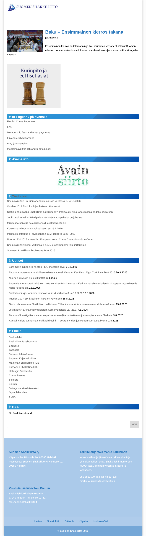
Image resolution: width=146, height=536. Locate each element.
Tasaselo (14, 349)
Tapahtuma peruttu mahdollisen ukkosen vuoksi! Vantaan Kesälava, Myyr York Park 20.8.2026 (62, 272)
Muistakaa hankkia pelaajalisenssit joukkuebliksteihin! (37, 223)
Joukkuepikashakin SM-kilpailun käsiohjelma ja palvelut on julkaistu (44, 217)
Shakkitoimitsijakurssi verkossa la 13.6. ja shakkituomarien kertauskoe (46, 244)
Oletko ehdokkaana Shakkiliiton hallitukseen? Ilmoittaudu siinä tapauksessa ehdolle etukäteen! (60, 211)
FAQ (9, 126)
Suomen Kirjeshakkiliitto (22, 358)
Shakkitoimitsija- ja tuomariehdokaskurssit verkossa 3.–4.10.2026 (44, 201)
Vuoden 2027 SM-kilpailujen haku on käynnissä (33, 206)
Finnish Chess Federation (21, 121)
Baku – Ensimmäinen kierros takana (84, 32)
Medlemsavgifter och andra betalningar (29, 148)
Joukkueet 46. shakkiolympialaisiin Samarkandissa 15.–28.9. (43, 309)
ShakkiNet (14, 345)
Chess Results (17, 375)
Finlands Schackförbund (20, 138)
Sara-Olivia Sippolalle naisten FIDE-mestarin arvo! (37, 266)
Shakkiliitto (53, 521)
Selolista (13, 379)
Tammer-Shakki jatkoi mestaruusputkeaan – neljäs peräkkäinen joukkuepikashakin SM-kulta (61, 315)
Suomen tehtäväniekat (21, 354)
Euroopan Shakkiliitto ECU (23, 367)
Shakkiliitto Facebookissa (23, 341)
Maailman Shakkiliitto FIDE (24, 362)
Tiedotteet (19, 196)
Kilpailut (83, 521)
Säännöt (69, 521)
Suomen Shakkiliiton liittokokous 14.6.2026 (31, 250)
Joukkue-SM (100, 521)
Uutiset (38, 521)
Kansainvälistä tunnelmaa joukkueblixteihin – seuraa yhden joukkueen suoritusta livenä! (58, 320)
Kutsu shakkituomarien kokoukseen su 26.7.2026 (35, 228)
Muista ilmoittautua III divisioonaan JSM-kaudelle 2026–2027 (41, 233)
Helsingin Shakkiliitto (20, 371)
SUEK (12, 396)
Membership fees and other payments (28, 132)
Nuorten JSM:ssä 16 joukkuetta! (27, 277)
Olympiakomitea (18, 392)
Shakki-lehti (15, 337)
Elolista (13, 384)
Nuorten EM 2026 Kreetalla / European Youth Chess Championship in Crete (50, 239)
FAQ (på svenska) (17, 143)
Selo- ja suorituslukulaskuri (24, 388)
